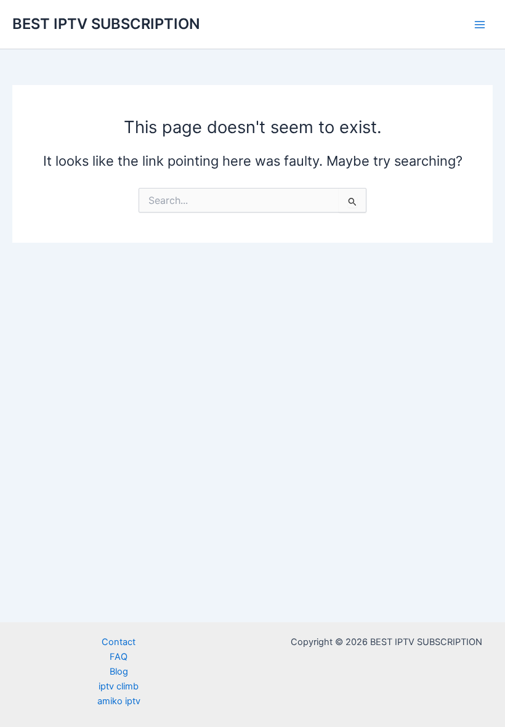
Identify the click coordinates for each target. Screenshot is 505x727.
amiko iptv (118, 701)
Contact (118, 642)
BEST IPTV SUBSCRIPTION (106, 24)
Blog (119, 671)
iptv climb (119, 686)
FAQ (118, 656)
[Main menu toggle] (480, 25)
